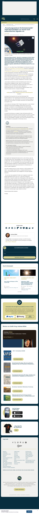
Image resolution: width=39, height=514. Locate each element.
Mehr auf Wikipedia (8, 337)
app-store (17, 412)
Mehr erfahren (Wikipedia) (11, 241)
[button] (6, 228)
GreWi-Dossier (16, 451)
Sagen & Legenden (29, 454)
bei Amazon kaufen (18, 359)
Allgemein (4, 451)
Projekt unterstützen (19, 489)
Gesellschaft (13, 277)
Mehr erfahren (30, 317)
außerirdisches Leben (23, 75)
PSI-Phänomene (28, 451)
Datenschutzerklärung (7, 466)
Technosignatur (23, 289)
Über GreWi (5, 465)
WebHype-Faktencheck (30, 462)
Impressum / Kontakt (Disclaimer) (9, 467)
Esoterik (4, 456)
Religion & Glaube (29, 452)
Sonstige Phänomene (29, 455)
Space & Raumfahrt (29, 456)
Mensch (15, 461)
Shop (16, 430)
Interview (16, 452)
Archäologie (5, 452)
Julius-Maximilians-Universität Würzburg (16, 68)
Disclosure (6, 277)
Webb (27, 289)
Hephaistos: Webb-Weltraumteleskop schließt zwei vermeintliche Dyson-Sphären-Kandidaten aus (27, 283)
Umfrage (14, 287)
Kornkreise (16, 455)
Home (4, 24)
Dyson (25, 288)
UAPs (10, 287)
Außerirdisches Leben (9, 24)
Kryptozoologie (17, 457)
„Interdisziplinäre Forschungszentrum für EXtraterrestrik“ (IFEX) (17, 128)
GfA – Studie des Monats (7, 462)
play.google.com (17, 416)
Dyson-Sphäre (28, 288)
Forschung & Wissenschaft (7, 457)
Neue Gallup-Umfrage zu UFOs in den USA (11, 282)
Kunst (15, 458)
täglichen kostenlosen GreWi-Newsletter (24, 92)
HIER (8, 92)
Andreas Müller (7, 33)
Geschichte (5, 460)
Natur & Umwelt (17, 462)
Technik (27, 457)
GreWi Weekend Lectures (7, 463)
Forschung (16, 131)
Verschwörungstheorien (30, 461)
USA (17, 287)
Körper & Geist (16, 456)
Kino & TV (16, 454)
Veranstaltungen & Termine (30, 460)
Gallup (8, 287)
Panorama (16, 463)
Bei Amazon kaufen (17, 399)
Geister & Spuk (5, 458)
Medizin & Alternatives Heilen (19, 460)
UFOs (5, 279)
